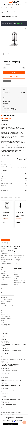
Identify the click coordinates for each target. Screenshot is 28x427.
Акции (15, 248)
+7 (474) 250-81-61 (5, 373)
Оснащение (3, 271)
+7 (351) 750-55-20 (5, 388)
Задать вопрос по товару (9, 115)
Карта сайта (4, 407)
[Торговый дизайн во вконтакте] (2, 243)
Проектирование (5, 269)
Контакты (16, 251)
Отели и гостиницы (5, 253)
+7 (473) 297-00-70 (5, 348)
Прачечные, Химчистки (6, 318)
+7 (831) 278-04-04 (5, 379)
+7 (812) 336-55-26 (5, 342)
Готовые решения (5, 275)
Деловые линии (6, 101)
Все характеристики (6, 118)
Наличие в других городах (9, 82)
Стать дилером (4, 284)
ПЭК (3, 99)
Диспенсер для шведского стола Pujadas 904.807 (7, 214)
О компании (17, 246)
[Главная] (14, 2)
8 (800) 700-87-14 (18, 257)
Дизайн (2, 279)
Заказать (14, 72)
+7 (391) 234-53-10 (5, 397)
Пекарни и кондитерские (19, 282)
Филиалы (16, 250)
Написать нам (5, 240)
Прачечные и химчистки (19, 280)
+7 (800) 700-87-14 (5, 362)
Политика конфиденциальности (8, 410)
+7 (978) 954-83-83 (5, 353)
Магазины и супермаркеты (20, 272)
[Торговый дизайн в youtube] (5, 243)
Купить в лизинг (4, 120)
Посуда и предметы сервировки (18, 7)
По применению (4, 292)
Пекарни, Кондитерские (6, 310)
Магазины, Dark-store (6, 301)
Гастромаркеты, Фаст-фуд (7, 305)
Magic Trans (5, 103)
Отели (2, 308)
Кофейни (3, 303)
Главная (3, 7)
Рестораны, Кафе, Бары (6, 299)
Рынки (2, 322)
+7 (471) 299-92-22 (5, 368)
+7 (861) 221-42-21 (4, 333)
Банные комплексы (5, 316)
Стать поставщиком (5, 286)
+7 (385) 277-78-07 (5, 338)
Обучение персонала (6, 277)
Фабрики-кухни (4, 314)
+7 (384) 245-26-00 (5, 393)
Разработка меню (5, 273)
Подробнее (17, 421)
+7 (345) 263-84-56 (5, 358)
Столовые (3, 312)
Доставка (16, 253)
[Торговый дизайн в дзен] (7, 243)
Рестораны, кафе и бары (19, 270)
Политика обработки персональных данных (11, 412)
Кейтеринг (3, 307)
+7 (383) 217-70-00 (5, 402)
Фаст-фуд (16, 278)
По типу (8, 7)
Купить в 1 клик (14, 76)
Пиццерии (3, 320)
